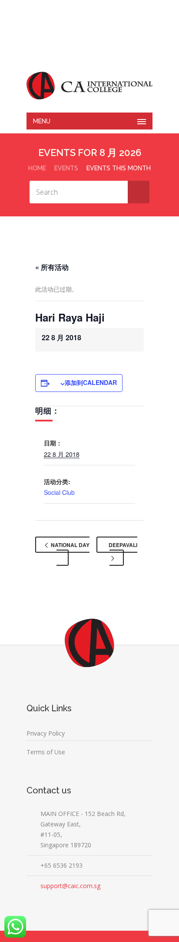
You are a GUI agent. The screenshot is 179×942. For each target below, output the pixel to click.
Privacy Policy (46, 733)
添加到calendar (91, 382)
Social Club (59, 492)
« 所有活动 (52, 267)
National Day (70, 545)
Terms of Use (46, 752)
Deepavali (123, 545)
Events (66, 168)
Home (37, 168)
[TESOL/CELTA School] (89, 86)
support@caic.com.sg (70, 886)
